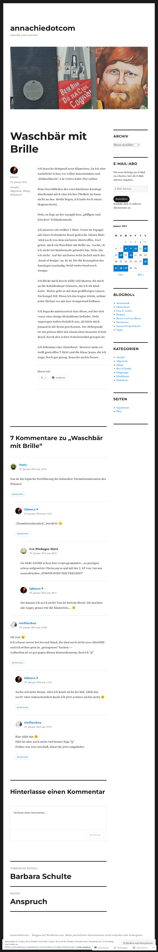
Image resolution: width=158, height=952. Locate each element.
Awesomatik (123, 303)
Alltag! (26, 191)
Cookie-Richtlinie (83, 947)
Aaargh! (14, 187)
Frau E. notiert (124, 311)
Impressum (122, 407)
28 (121, 268)
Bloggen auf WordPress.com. (48, 935)
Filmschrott (122, 307)
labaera (14, 177)
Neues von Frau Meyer (128, 318)
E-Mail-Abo (125, 164)
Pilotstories (122, 322)
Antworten (17, 494)
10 (135, 248)
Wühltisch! (16, 194)
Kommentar (95, 835)
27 (116, 268)
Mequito (120, 314)
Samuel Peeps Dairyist (128, 326)
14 (121, 255)
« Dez (120, 274)
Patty (23, 465)
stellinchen (27, 623)
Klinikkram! (122, 376)
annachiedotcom (42, 28)
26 (145, 261)
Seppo (119, 329)
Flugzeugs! (122, 372)
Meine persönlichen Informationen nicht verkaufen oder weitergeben (104, 935)
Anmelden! (121, 199)
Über (119, 411)
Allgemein (16, 191)
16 (130, 255)
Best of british (123, 368)
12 (145, 248)
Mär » (141, 274)
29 (126, 268)
